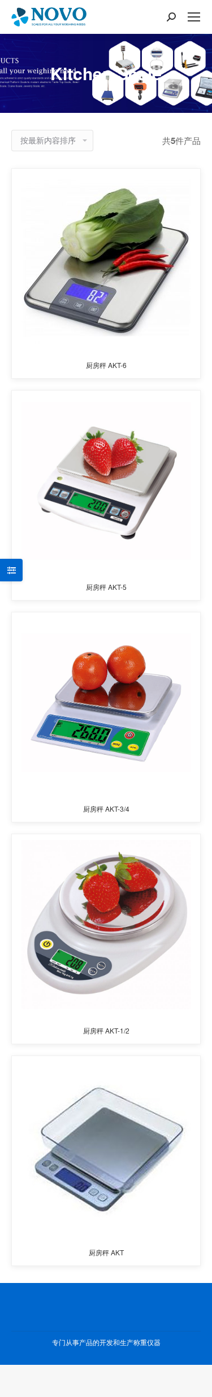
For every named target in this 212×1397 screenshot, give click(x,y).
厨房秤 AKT (106, 1252)
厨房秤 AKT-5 (106, 587)
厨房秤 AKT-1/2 (106, 1030)
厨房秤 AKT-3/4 (106, 808)
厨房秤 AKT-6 (106, 365)
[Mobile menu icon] (194, 17)
